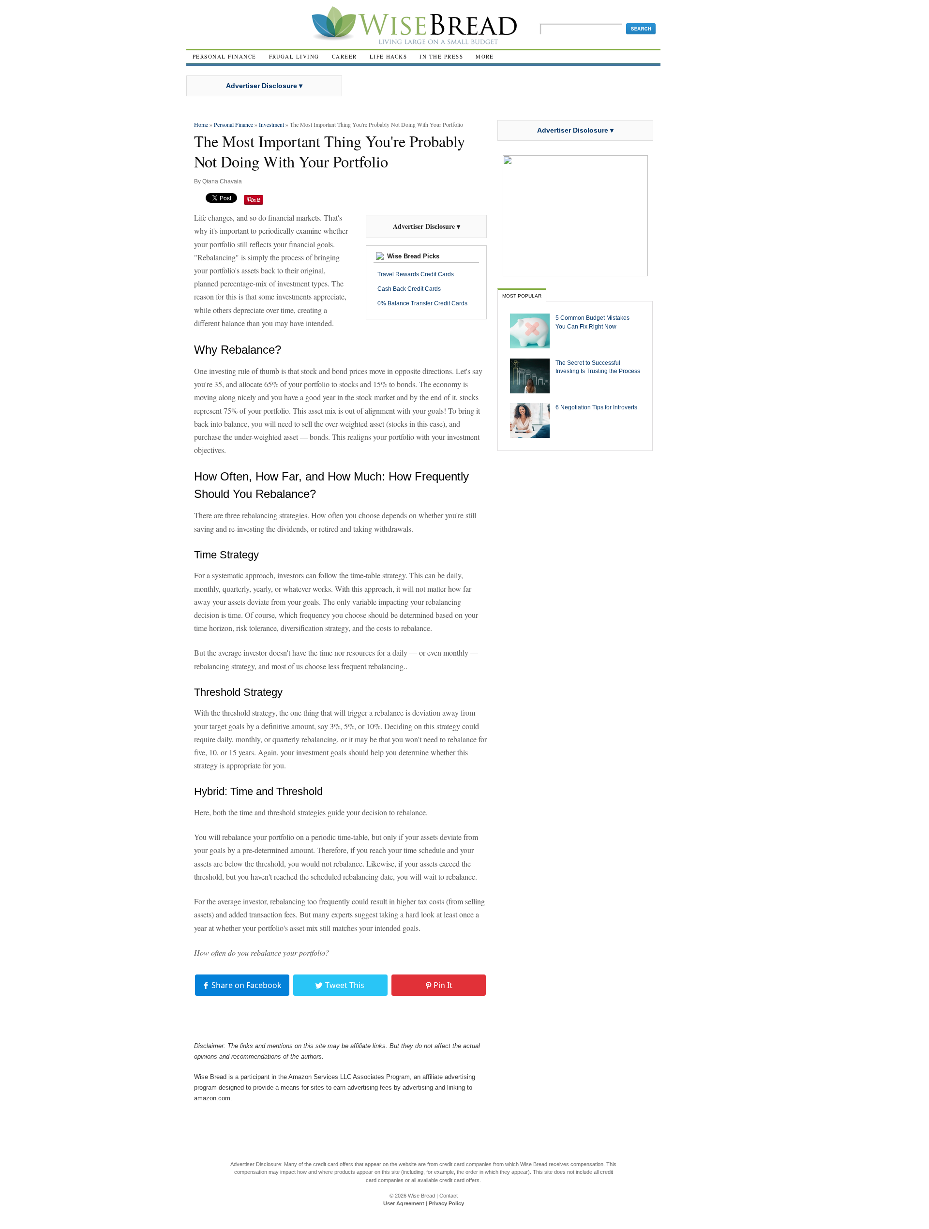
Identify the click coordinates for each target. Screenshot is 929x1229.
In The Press (441, 56)
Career (344, 56)
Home (201, 124)
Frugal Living (294, 56)
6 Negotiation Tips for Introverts (596, 407)
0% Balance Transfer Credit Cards (422, 303)
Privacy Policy (446, 1203)
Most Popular (521, 296)
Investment (271, 124)
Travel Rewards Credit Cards (415, 274)
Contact (448, 1196)
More (485, 56)
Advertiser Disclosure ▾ (264, 86)
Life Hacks (388, 56)
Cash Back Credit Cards (409, 288)
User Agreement (403, 1203)
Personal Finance (224, 56)
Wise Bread (421, 1196)
